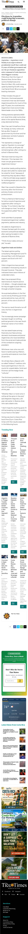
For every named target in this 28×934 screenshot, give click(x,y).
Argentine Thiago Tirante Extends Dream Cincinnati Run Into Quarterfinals (4, 506)
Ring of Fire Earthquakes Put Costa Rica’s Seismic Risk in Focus (10, 747)
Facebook (7, 891)
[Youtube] (18, 894)
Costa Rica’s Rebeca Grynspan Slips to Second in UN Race (10, 771)
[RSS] (2, 894)
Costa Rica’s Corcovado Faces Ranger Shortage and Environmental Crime (23, 568)
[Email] (18, 28)
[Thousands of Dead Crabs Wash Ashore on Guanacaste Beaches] (14, 435)
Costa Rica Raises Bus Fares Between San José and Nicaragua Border (14, 568)
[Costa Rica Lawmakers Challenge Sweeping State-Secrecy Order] (23, 435)
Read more (4, 488)
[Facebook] (7, 28)
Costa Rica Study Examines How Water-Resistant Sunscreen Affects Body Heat (23, 509)
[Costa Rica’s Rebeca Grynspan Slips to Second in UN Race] (22, 772)
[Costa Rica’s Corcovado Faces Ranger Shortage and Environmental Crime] (23, 556)
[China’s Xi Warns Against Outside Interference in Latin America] (4, 435)
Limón (17, 699)
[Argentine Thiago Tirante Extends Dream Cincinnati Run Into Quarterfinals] (4, 494)
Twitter (13, 894)
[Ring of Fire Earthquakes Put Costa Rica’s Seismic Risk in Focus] (22, 748)
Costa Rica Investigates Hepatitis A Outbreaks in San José (10, 779)
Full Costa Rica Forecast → (14, 717)
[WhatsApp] (14, 28)
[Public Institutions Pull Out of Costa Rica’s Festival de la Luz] (22, 756)
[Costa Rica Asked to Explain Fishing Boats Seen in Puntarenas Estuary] (22, 740)
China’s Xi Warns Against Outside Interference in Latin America (4, 445)
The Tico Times (10, 24)
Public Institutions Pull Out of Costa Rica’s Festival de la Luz (9, 755)
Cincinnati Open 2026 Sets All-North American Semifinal (4, 567)
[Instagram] (13, 891)
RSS (6, 894)
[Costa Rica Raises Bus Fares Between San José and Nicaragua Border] (14, 556)
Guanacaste (11, 699)
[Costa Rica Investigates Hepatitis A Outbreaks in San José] (22, 780)
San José (5, 699)
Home (2, 12)
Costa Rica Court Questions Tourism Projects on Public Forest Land (10, 731)
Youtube (22, 894)
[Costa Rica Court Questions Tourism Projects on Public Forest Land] (22, 731)
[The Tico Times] (3, 24)
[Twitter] (11, 28)
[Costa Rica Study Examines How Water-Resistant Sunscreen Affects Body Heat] (23, 494)
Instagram (18, 891)
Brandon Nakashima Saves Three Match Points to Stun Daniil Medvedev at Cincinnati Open (14, 509)
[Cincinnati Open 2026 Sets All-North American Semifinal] (4, 556)
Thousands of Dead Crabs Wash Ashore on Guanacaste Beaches (14, 447)
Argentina (7, 12)
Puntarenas (23, 699)
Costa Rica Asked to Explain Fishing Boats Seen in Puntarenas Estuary (9, 739)
